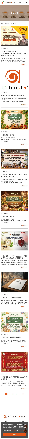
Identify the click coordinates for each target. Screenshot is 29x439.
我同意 (14, 434)
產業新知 (7, 23)
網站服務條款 (21, 430)
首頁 (2, 23)
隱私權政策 (14, 430)
